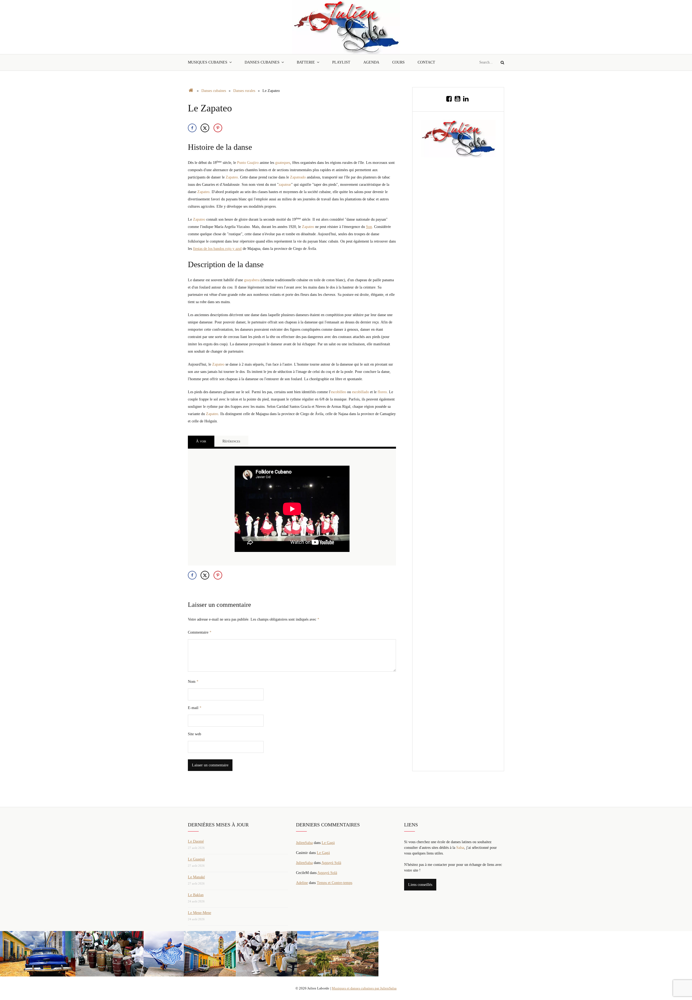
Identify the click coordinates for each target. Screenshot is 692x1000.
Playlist (341, 62)
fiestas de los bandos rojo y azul (217, 249)
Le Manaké (196, 877)
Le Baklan (196, 895)
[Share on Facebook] (192, 128)
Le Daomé (196, 841)
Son (369, 227)
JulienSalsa (304, 843)
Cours (398, 62)
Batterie (306, 62)
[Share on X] (205, 128)
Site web (194, 734)
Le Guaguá (196, 859)
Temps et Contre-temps (334, 883)
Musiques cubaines (207, 62)
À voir (201, 441)
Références (231, 441)
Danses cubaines (262, 62)
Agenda (371, 62)
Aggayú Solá (331, 863)
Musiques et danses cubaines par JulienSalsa (364, 988)
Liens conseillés (420, 885)
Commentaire (199, 632)
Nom (193, 682)
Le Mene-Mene (199, 913)
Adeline (302, 883)
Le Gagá (328, 843)
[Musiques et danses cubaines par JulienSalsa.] (191, 91)
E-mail (194, 708)
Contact (426, 62)
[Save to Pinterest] (218, 128)
